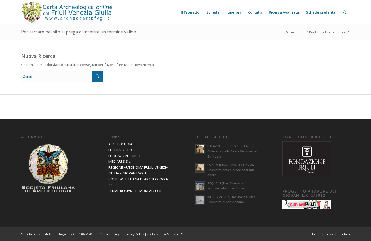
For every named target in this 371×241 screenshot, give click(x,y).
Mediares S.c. (176, 234)
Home (300, 32)
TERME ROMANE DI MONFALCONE (135, 190)
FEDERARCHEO (120, 149)
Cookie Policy (109, 234)
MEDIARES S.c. (119, 161)
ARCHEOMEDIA (120, 144)
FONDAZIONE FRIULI (124, 155)
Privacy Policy (134, 234)
